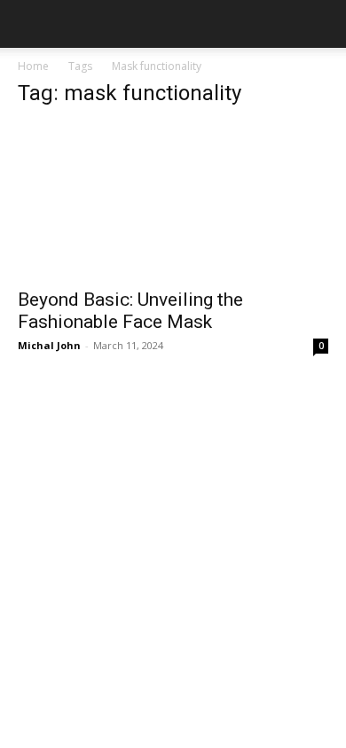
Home (33, 66)
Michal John (49, 345)
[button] (30, 24)
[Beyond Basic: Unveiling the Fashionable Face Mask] (173, 200)
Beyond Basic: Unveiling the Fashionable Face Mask (130, 310)
